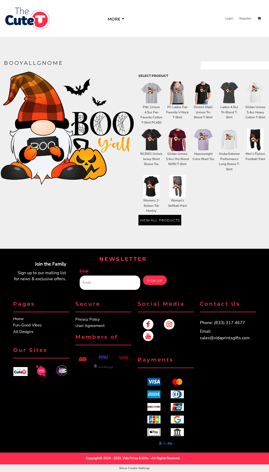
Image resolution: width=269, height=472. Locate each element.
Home (18, 318)
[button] (20, 371)
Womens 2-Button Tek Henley (151, 205)
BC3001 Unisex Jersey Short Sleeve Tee (151, 159)
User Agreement (90, 325)
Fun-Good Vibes (27, 325)
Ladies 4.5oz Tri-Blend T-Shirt (229, 112)
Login (229, 18)
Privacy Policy (87, 319)
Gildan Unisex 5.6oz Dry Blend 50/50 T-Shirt (177, 159)
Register (245, 18)
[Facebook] (148, 324)
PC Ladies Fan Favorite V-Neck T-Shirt (177, 112)
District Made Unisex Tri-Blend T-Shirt (203, 112)
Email (84, 271)
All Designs (23, 331)
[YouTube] (148, 336)
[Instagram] (169, 324)
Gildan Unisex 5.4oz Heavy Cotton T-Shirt (255, 112)
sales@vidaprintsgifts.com (225, 338)
